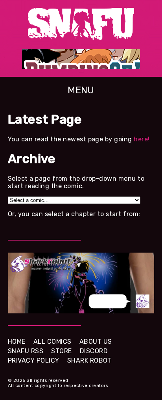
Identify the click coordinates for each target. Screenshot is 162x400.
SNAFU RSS (25, 351)
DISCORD (94, 351)
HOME (17, 341)
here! (141, 139)
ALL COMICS (52, 341)
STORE (61, 351)
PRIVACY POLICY (33, 360)
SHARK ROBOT (89, 360)
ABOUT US (95, 341)
